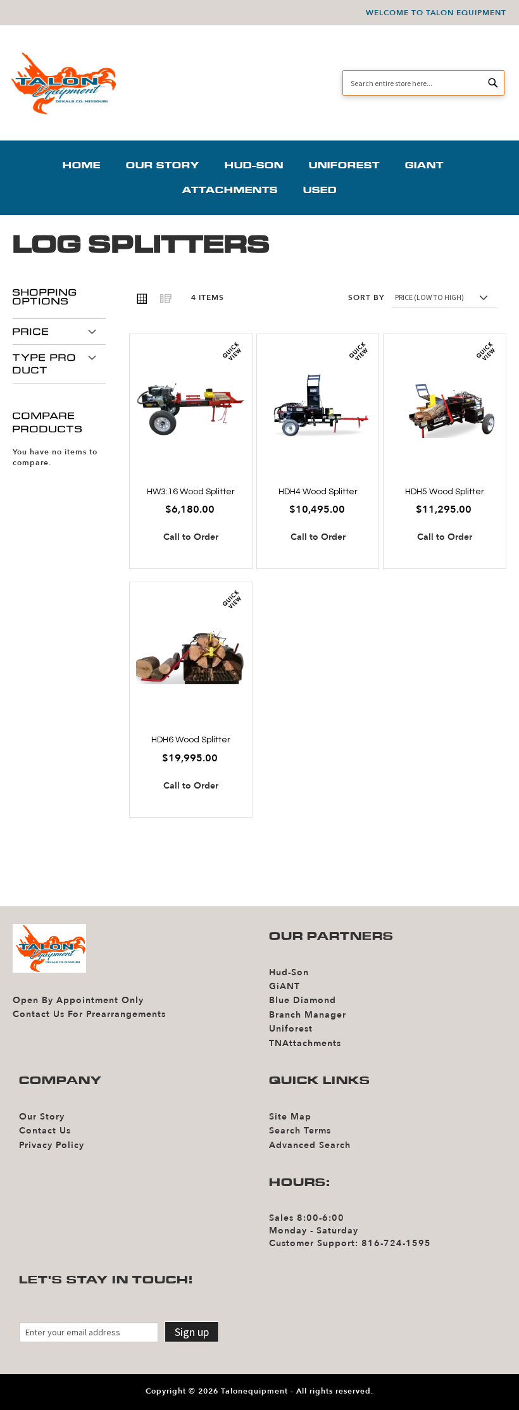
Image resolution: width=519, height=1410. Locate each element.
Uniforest (291, 1029)
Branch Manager (307, 1015)
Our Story (42, 1117)
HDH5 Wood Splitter (444, 491)
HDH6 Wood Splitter (190, 739)
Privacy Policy (51, 1145)
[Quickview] (232, 351)
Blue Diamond (302, 1000)
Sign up (192, 1332)
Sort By (366, 298)
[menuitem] (88, 165)
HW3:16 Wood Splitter (191, 491)
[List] (165, 298)
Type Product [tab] (45, 364)
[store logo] (61, 83)
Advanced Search (310, 1145)
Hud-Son (289, 972)
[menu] (259, 178)
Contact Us (45, 1130)
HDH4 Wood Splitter (318, 491)
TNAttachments (305, 1043)
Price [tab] (31, 331)
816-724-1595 (396, 1243)
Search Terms (300, 1130)
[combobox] (423, 82)
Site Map (290, 1117)
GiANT (284, 986)
